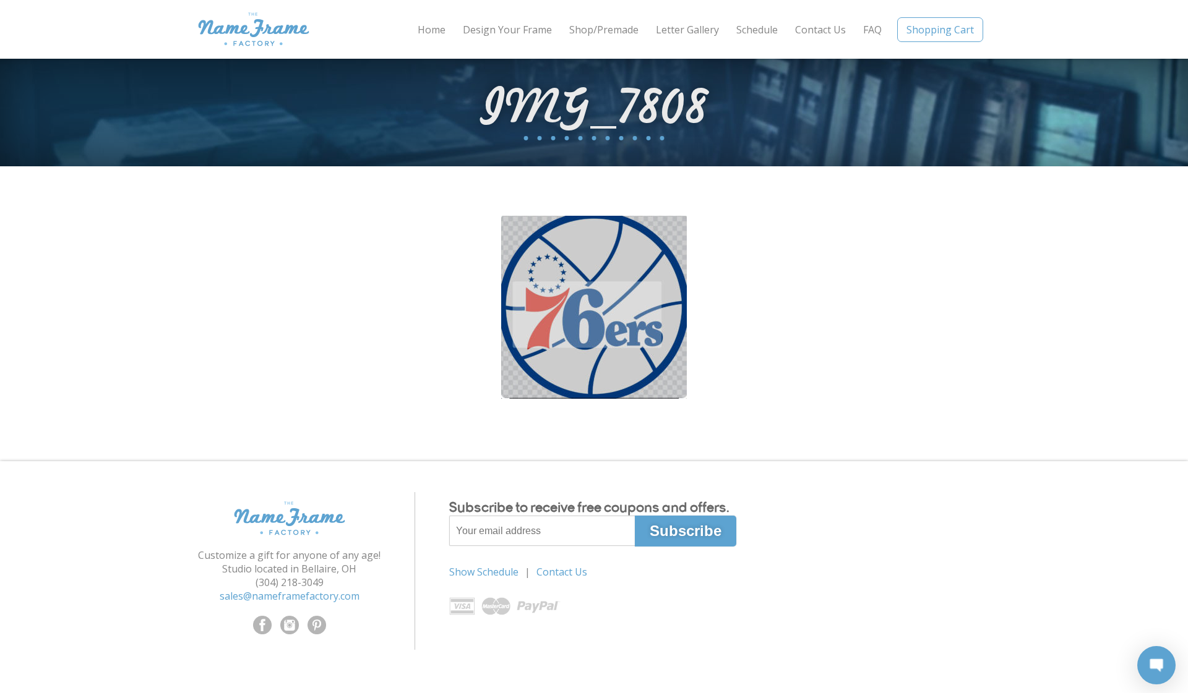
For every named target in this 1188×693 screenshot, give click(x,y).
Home (432, 29)
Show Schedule (484, 572)
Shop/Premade (604, 29)
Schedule (757, 29)
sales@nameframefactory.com (289, 596)
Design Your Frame (507, 29)
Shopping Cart (940, 29)
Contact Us (820, 29)
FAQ (872, 29)
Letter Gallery (687, 29)
